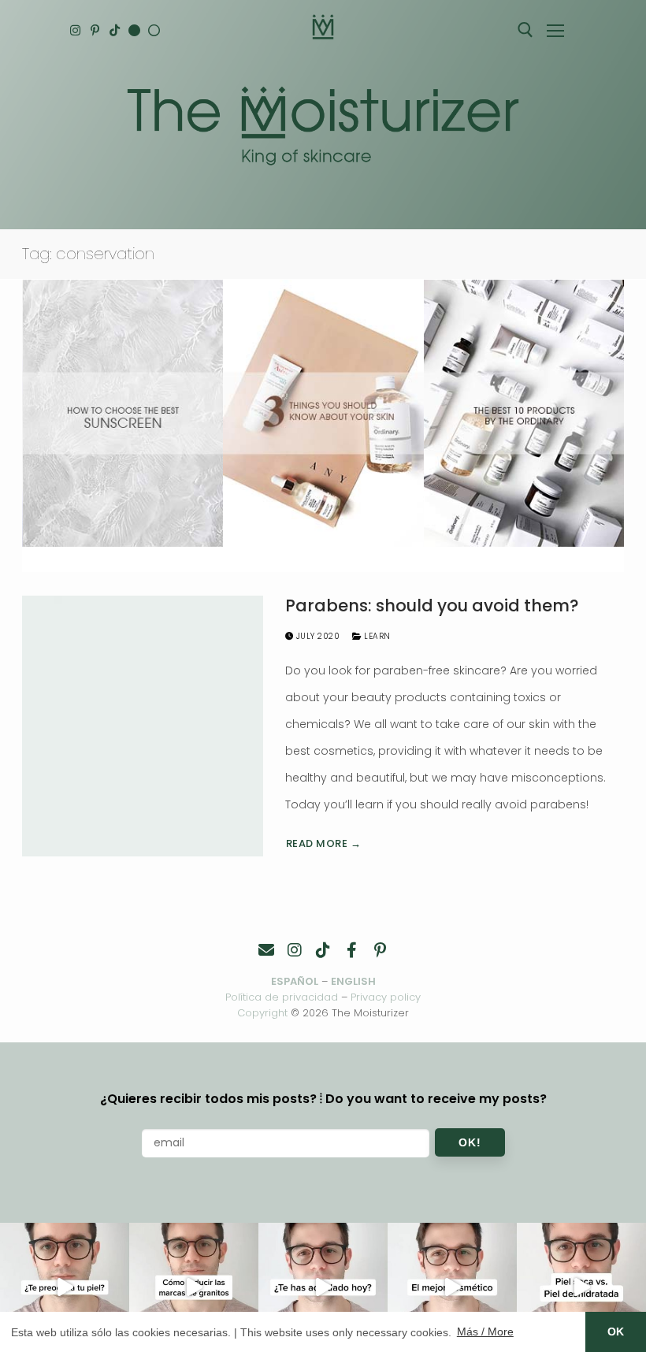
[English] (134, 30)
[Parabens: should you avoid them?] (142, 726)
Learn (376, 636)
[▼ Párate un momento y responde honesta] (323, 1287)
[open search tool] (525, 30)
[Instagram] (75, 30)
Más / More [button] (485, 1331)
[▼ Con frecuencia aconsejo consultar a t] (64, 1287)
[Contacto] (266, 950)
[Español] (154, 30)
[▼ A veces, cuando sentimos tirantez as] (581, 1287)
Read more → (324, 843)
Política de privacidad (281, 997)
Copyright (262, 1012)
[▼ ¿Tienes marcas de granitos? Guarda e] (193, 1287)
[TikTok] (114, 30)
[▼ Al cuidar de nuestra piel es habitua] (452, 1287)
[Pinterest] (95, 30)
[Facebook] (351, 950)
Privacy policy (386, 997)
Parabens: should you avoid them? (432, 606)
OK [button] (615, 1331)
